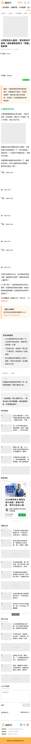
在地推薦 (22, 7)
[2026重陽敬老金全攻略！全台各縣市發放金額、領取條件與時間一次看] (6, 626)
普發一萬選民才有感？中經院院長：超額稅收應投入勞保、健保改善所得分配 (21, 667)
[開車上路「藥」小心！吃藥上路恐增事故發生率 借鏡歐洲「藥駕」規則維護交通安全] (6, 449)
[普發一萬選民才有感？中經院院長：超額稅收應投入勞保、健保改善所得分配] (6, 668)
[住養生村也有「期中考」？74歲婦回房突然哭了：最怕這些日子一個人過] (6, 657)
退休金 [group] (11, 13)
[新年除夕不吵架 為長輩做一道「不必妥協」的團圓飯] (6, 606)
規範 (2, 705)
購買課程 (20, 2)
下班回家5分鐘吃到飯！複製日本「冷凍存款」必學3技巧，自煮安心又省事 (21, 532)
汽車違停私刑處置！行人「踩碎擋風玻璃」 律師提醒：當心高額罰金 (21, 459)
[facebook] (21, 724)
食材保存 (5, 373)
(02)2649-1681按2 (13, 731)
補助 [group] (26, 13)
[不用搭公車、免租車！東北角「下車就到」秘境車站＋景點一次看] (6, 636)
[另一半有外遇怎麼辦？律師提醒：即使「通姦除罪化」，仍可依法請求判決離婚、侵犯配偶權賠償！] (6, 428)
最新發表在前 (25, 712)
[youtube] (27, 724)
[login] (25, 2)
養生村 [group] (4, 13)
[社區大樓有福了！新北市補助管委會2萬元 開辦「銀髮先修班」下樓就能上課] (6, 418)
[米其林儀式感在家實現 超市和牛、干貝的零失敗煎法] (6, 596)
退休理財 (5, 7)
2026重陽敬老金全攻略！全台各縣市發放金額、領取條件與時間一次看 (21, 626)
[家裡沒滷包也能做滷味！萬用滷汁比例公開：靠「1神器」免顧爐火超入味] (6, 543)
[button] (28, 2)
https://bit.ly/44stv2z (11, 315)
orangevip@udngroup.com (15, 729)
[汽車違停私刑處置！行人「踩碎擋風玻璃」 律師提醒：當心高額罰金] (6, 459)
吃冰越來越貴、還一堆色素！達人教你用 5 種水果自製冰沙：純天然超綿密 (21, 564)
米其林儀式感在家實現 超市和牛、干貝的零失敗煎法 (21, 595)
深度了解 (22, 515)
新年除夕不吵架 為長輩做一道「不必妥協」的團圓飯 (21, 606)
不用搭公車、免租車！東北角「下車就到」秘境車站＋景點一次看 (21, 636)
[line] (24, 724)
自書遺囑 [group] (18, 13)
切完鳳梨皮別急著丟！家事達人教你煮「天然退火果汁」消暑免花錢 (21, 574)
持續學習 (14, 7)
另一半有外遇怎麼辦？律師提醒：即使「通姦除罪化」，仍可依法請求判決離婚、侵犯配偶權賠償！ (21, 428)
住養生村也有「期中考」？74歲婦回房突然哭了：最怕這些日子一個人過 (21, 657)
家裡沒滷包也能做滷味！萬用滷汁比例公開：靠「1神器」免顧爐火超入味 (21, 543)
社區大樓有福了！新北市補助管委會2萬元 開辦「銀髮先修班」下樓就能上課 (21, 417)
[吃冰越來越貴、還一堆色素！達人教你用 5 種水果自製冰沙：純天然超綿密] (6, 564)
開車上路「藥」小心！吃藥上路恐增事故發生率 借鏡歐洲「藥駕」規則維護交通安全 (21, 449)
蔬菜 (13, 373)
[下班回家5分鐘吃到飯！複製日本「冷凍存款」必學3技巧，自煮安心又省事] (6, 533)
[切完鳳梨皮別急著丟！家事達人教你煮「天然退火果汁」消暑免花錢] (6, 574)
